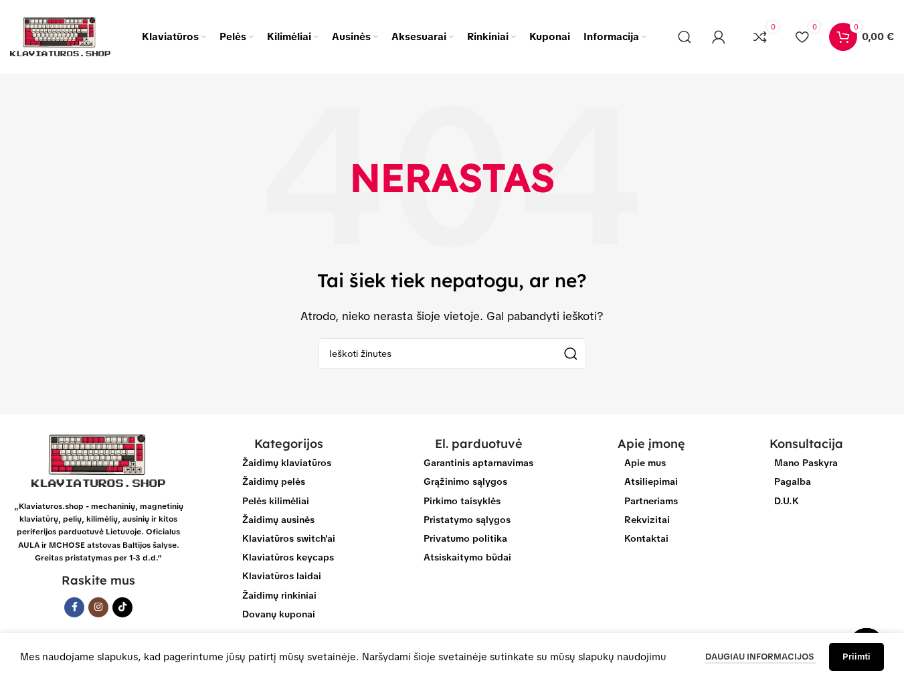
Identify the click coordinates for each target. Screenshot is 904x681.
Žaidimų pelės (273, 481)
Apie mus (645, 463)
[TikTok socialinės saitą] (122, 607)
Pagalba (792, 481)
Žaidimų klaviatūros (286, 463)
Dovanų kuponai (278, 614)
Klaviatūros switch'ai (288, 538)
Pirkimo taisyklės (462, 501)
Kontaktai (646, 538)
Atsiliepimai (651, 481)
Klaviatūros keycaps (288, 557)
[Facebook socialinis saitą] (74, 607)
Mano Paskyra (806, 463)
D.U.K (786, 501)
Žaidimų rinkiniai (279, 595)
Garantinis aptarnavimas (478, 463)
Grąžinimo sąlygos (465, 481)
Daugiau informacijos (760, 656)
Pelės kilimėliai (275, 501)
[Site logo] (60, 36)
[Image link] (98, 460)
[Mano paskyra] (718, 36)
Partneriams (651, 501)
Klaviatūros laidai (281, 576)
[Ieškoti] (684, 36)
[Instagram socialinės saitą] (98, 607)
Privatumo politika (465, 538)
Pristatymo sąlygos (467, 520)
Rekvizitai (647, 520)
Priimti (856, 656)
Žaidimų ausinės (278, 520)
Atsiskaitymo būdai (467, 557)
